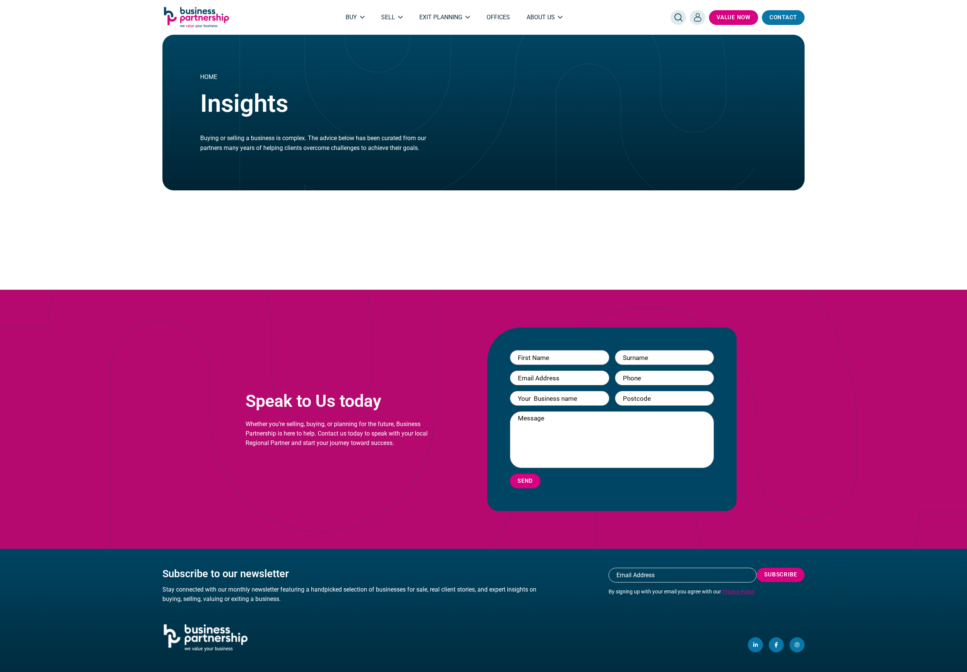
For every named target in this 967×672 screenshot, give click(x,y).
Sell (388, 17)
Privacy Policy (738, 592)
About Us (541, 17)
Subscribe (780, 574)
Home (208, 76)
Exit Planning (440, 17)
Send (525, 480)
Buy (351, 17)
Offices (498, 17)
